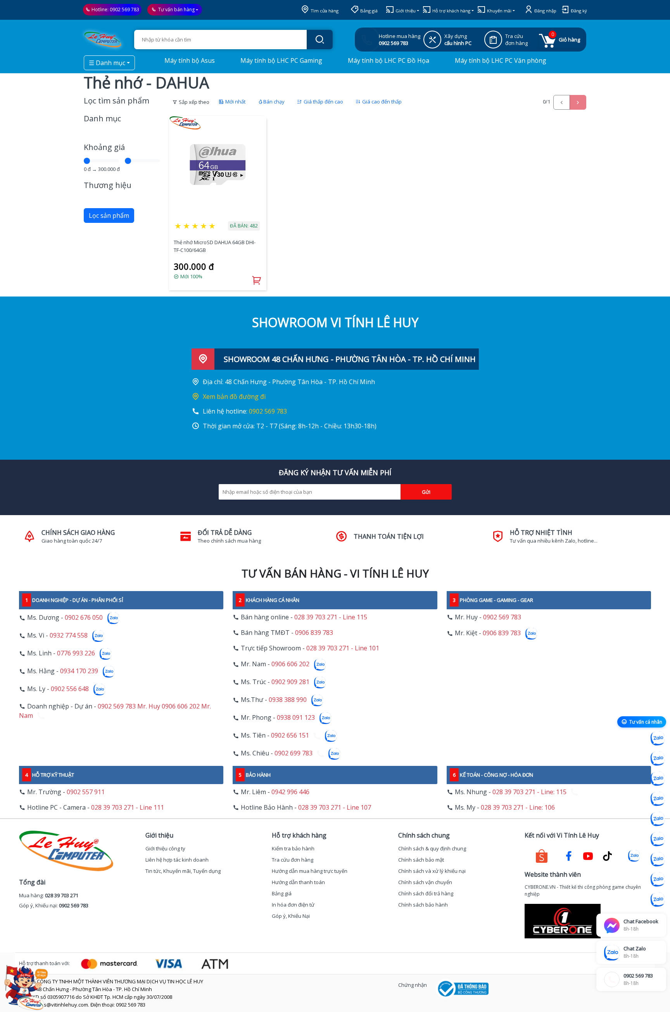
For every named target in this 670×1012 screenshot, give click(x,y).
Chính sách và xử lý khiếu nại (432, 870)
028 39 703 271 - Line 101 (342, 648)
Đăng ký (578, 11)
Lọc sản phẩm (109, 215)
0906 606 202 (290, 664)
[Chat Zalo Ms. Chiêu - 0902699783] (657, 899)
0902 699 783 (294, 753)
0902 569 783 (124, 9)
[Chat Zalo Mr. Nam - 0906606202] (657, 798)
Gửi (426, 491)
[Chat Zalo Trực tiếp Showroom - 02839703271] (657, 778)
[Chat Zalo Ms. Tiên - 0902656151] (657, 879)
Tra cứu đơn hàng (292, 859)
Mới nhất (234, 101)
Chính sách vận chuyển (425, 882)
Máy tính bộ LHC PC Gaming (280, 60)
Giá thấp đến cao (322, 101)
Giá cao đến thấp (381, 101)
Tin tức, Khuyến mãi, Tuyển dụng (183, 870)
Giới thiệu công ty (165, 848)
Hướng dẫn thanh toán (298, 882)
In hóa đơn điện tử (293, 904)
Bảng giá (368, 11)
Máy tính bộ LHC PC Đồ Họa (387, 60)
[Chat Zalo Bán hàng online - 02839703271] (657, 738)
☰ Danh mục (107, 63)
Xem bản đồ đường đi (234, 396)
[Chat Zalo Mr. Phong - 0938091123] (657, 859)
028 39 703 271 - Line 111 (127, 807)
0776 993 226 (76, 653)
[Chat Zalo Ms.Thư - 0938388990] (657, 839)
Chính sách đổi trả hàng (425, 893)
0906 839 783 (314, 632)
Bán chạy (274, 101)
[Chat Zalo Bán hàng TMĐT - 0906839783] (657, 758)
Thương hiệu (107, 185)
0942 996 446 (290, 792)
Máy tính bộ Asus (189, 60)
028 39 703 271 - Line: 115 (529, 792)
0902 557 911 (86, 792)
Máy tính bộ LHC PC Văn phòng (499, 60)
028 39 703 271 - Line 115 (330, 617)
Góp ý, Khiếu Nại (291, 915)
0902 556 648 (70, 689)
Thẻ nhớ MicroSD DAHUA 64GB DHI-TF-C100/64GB (215, 246)
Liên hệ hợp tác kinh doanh (177, 859)
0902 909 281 (290, 682)
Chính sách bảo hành (423, 904)
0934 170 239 (79, 671)
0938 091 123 (296, 718)
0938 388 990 (288, 700)
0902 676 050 (84, 618)
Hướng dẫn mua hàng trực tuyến (309, 870)
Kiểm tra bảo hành (293, 848)
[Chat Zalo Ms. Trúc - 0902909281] (657, 819)
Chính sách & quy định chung (432, 848)
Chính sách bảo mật (421, 859)
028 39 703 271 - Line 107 (334, 807)
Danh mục (102, 118)
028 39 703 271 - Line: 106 (518, 807)
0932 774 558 (69, 635)
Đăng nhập (544, 11)
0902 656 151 (290, 735)
